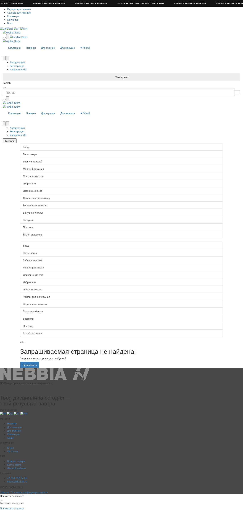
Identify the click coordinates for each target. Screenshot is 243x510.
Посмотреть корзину (12, 508)
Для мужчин (48, 47)
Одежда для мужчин (19, 9)
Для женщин (67, 47)
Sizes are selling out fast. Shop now (137, 3)
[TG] (10, 28)
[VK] (3, 28)
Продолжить (29, 365)
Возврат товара (16, 461)
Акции (10, 437)
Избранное (29, 183)
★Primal (85, 47)
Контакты (12, 19)
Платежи (28, 227)
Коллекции (13, 16)
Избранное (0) (18, 69)
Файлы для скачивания (36, 198)
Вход (26, 147)
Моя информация (33, 168)
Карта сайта (14, 464)
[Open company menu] (4, 37)
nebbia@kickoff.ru (17, 481)
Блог (9, 23)
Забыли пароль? (32, 161)
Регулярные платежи (35, 205)
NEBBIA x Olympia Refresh (46, 3)
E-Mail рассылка (32, 234)
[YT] (17, 28)
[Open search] (7, 36)
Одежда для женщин (19, 12)
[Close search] (4, 87)
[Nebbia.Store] (121, 32)
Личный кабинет (16, 468)
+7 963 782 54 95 (17, 478)
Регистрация (17, 66)
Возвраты (28, 220)
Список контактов (33, 176)
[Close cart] (1, 500)
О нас (10, 447)
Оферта (4, 492)
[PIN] (23, 28)
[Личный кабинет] (7, 58)
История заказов (32, 190)
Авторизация (17, 62)
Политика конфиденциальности (29, 492)
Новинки (31, 47)
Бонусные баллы (33, 212)
